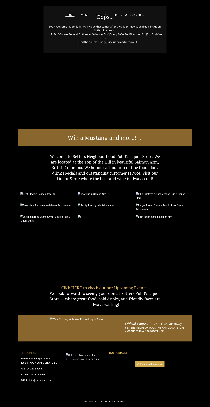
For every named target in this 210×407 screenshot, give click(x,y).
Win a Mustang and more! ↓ (105, 138)
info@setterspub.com (40, 380)
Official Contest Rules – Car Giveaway (153, 323)
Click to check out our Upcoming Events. (105, 288)
